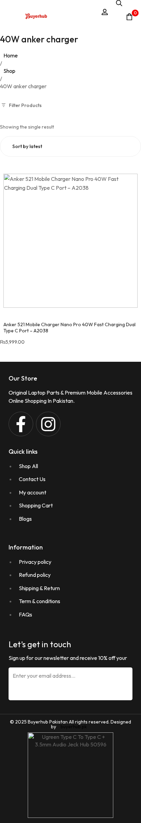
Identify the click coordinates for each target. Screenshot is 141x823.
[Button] (36, 16)
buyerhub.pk (74, 727)
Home (10, 55)
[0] (129, 16)
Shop (9, 70)
